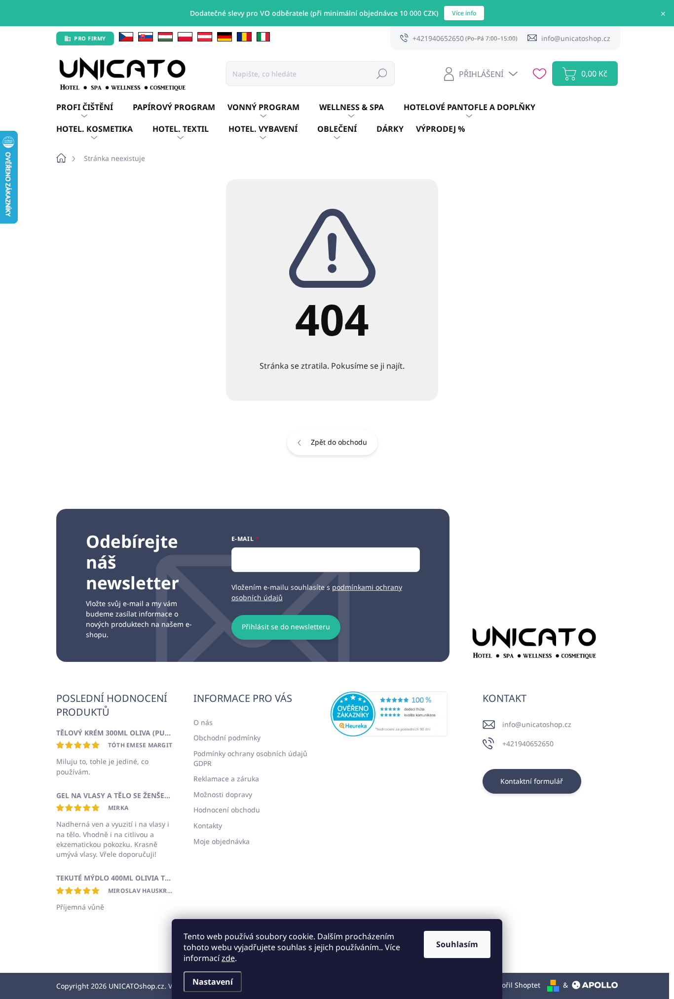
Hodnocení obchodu (226, 809)
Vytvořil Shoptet (514, 985)
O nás (203, 722)
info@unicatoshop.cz (536, 724)
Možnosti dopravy (222, 794)
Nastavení (212, 981)
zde (228, 958)
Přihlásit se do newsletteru (286, 626)
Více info (464, 13)
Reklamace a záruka (226, 778)
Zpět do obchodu (339, 442)
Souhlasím (457, 944)
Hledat (382, 73)
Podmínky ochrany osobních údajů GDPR (250, 758)
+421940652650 (528, 743)
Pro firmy (90, 38)
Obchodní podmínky (227, 737)
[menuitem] (94, 107)
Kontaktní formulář (531, 781)
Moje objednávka (221, 841)
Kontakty (207, 825)
